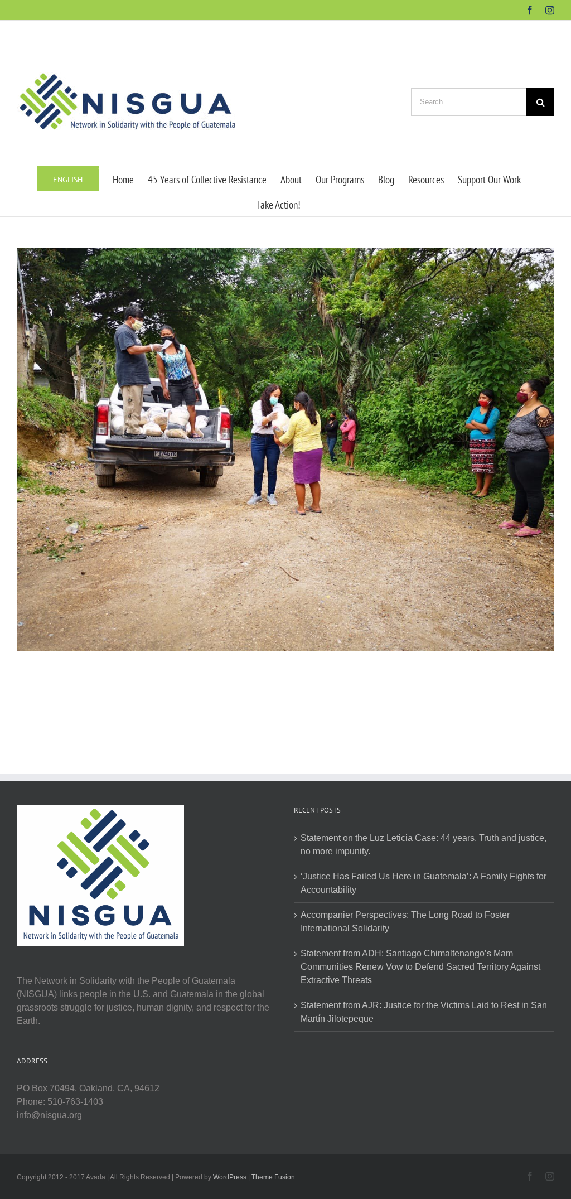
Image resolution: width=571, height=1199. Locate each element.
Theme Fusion (273, 1177)
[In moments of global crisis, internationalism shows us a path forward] (285, 254)
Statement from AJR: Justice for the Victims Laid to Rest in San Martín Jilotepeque (424, 1011)
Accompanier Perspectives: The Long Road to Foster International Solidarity (405, 921)
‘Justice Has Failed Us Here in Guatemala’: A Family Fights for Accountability (423, 883)
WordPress (229, 1177)
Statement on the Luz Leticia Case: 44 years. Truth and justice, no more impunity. (423, 844)
